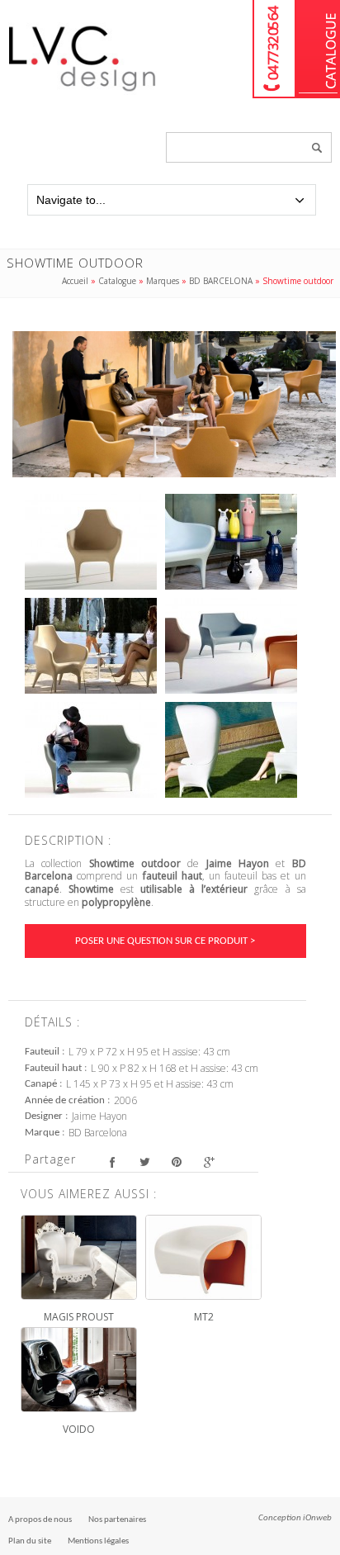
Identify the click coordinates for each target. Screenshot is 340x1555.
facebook (111, 1161)
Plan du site (29, 1541)
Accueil (75, 281)
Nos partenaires (117, 1519)
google (208, 1161)
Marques (162, 281)
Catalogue (318, 49)
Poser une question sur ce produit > (165, 941)
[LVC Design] (82, 92)
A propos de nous (40, 1519)
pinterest (176, 1161)
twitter (144, 1161)
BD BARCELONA (221, 281)
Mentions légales (98, 1541)
